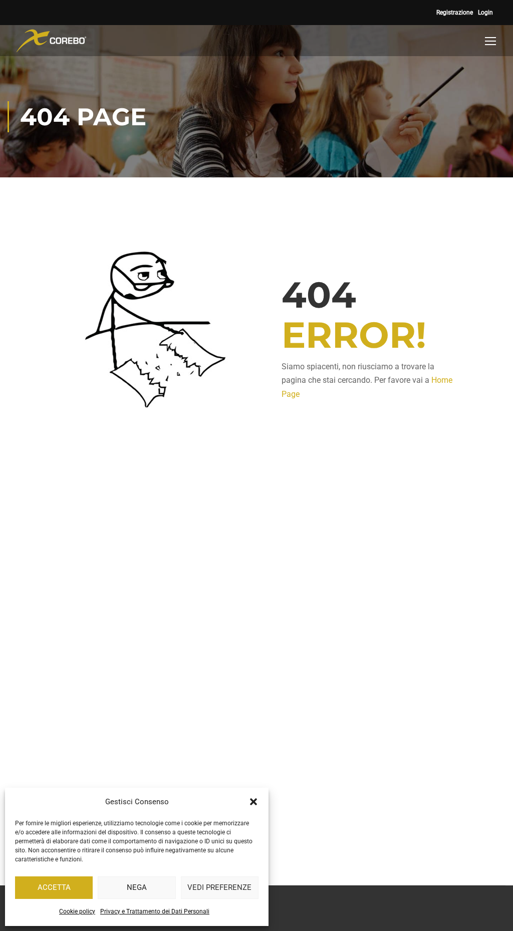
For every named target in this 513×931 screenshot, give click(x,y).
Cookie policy (77, 911)
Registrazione (454, 12)
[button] (253, 802)
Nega (137, 887)
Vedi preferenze (219, 887)
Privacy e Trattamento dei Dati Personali (154, 911)
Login (485, 12)
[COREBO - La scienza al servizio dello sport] (51, 41)
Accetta (54, 887)
